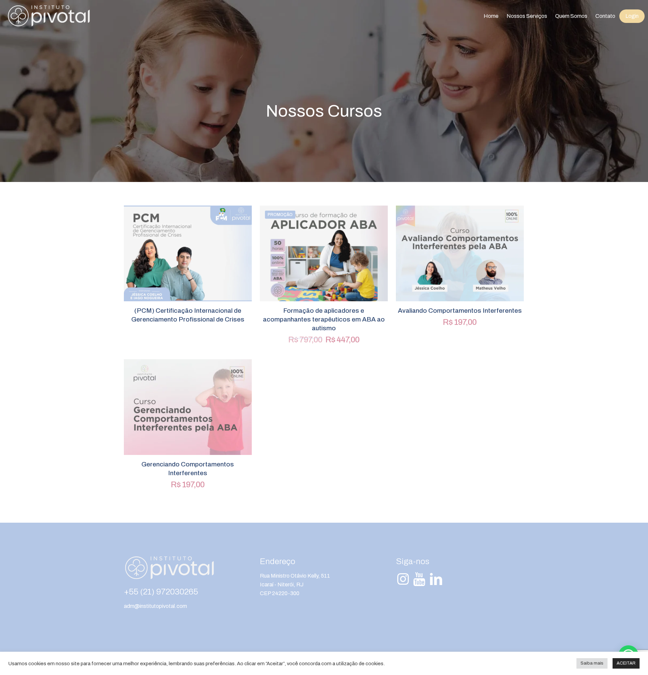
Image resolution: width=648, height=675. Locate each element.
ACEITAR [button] (626, 663)
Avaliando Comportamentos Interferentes (460, 310)
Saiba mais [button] (591, 663)
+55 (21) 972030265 (161, 591)
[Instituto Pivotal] (49, 16)
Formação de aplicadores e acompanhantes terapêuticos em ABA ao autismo (324, 319)
